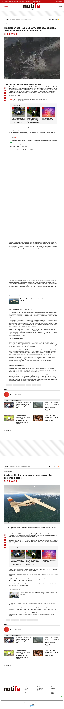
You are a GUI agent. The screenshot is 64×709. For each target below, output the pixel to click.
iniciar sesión (29, 434)
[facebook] (9, 34)
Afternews (35, 1)
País (20, 1)
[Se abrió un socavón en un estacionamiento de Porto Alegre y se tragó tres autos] (9, 405)
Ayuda (39, 702)
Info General (29, 1)
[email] (14, 34)
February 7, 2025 (33, 127)
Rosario (11, 1)
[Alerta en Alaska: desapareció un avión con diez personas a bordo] (14, 301)
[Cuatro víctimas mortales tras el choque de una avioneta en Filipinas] (14, 595)
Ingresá (60, 6)
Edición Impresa (59, 1)
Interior (16, 1)
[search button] (2, 1)
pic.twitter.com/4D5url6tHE (21, 146)
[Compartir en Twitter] (12, 34)
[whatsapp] (7, 34)
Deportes (41, 1)
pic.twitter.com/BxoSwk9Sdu (17, 100)
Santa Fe (6, 1)
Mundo (23, 1)
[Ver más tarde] (5, 34)
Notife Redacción (16, 394)
